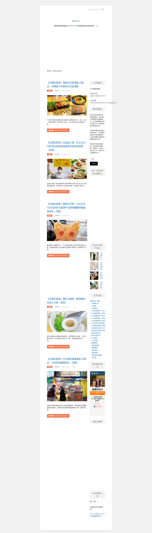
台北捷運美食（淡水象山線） (101, 311)
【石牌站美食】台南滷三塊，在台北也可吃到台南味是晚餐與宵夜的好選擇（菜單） (66, 146)
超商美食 (95, 352)
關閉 (98, 301)
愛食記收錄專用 (97, 355)
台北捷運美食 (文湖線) (99, 321)
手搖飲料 (95, 308)
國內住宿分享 (96, 335)
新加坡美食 (95, 345)
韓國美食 (95, 343)
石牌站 (49, 90)
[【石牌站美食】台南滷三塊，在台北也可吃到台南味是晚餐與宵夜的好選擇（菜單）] (67, 169)
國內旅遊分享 (96, 333)
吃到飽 (94, 306)
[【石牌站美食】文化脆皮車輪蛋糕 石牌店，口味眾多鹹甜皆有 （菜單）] (67, 386)
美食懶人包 (95, 303)
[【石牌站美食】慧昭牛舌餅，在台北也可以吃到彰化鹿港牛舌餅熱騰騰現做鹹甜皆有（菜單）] (67, 230)
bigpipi (57, 90)
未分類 (94, 357)
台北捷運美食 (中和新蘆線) (100, 318)
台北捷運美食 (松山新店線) (100, 316)
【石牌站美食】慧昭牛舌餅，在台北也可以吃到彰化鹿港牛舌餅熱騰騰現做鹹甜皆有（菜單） (66, 208)
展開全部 (93, 301)
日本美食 (95, 338)
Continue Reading (61, 130)
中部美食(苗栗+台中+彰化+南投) (102, 328)
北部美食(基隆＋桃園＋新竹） (101, 325)
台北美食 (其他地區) (98, 323)
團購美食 (95, 348)
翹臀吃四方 (76, 21)
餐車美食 (95, 350)
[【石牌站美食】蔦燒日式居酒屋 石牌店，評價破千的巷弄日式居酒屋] (67, 105)
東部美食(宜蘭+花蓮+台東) (100, 330)
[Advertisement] (76, 54)
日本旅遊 (95, 340)
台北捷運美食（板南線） (100, 313)
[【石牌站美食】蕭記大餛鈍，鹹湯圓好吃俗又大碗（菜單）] (67, 321)
